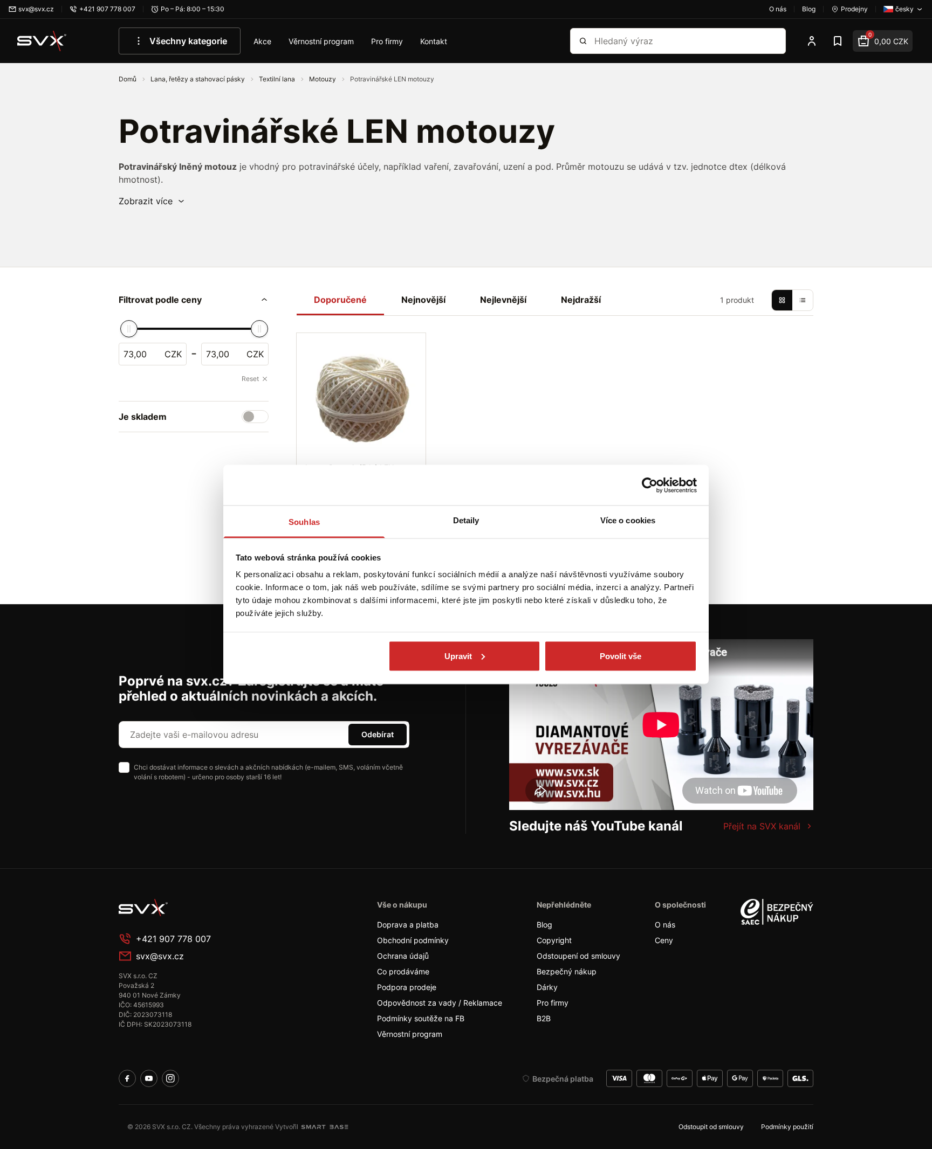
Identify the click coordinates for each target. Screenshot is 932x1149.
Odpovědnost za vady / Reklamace (439, 1002)
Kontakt (433, 41)
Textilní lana (278, 79)
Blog (544, 924)
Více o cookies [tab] (627, 520)
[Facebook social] (127, 1078)
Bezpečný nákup (567, 971)
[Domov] (199, 907)
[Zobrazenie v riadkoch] (802, 300)
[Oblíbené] (837, 41)
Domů (128, 79)
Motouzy (323, 79)
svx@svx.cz (160, 956)
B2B (544, 1018)
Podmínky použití (787, 1127)
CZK (173, 354)
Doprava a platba (407, 924)
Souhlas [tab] (304, 522)
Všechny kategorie (188, 41)
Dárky (547, 987)
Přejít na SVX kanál (761, 826)
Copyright (554, 940)
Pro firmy (387, 41)
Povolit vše (620, 655)
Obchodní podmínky (413, 940)
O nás (665, 924)
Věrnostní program (321, 41)
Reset (250, 379)
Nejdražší (581, 299)
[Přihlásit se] (812, 41)
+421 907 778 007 (173, 938)
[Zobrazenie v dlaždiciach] (782, 300)
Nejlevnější (503, 299)
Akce (262, 41)
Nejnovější (423, 299)
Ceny (664, 940)
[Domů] (42, 41)
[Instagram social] (170, 1078)
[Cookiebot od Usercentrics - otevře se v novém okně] (649, 485)
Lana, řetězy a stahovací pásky (198, 79)
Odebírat (377, 734)
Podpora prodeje (406, 987)
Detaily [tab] (466, 520)
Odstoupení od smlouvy (578, 955)
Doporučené (340, 299)
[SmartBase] (325, 1127)
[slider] (129, 328)
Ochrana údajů (403, 955)
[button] (152, 201)
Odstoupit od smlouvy (711, 1127)
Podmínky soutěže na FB (420, 1018)
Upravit (458, 655)
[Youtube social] (148, 1078)
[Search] (583, 41)
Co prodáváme (403, 971)
